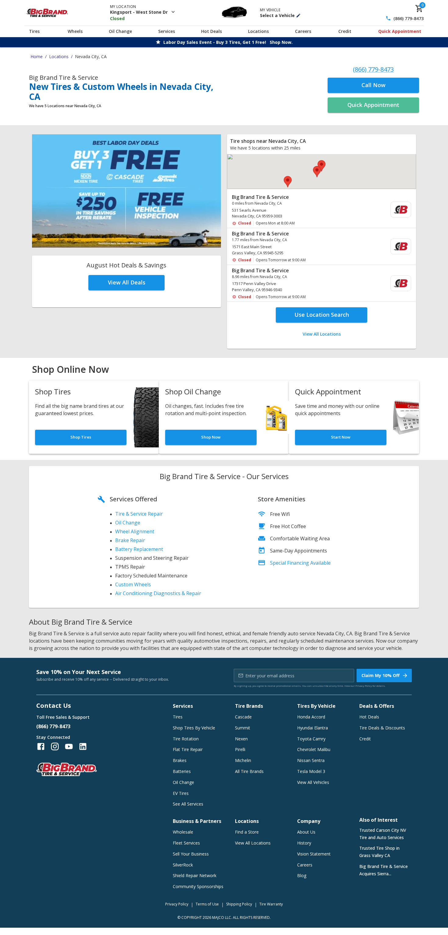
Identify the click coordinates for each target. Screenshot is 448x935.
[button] (321, 165)
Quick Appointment (399, 31)
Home (36, 56)
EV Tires (181, 793)
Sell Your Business (191, 854)
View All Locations (322, 334)
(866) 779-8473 (408, 18)
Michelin (243, 760)
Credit (344, 31)
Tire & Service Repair (139, 513)
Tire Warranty (271, 904)
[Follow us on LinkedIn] (82, 746)
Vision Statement (314, 854)
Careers (303, 31)
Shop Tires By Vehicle (194, 728)
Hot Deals (211, 31)
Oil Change (120, 31)
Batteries (182, 771)
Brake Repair (130, 540)
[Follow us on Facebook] (40, 746)
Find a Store (247, 832)
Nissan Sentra (311, 760)
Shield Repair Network (194, 875)
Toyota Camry (311, 739)
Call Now (373, 85)
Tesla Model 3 (311, 771)
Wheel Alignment (134, 531)
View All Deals (126, 282)
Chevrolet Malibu (313, 749)
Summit (242, 728)
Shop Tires (80, 437)
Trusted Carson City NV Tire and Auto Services (382, 833)
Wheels (75, 31)
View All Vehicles (313, 782)
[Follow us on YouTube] (68, 746)
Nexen (241, 739)
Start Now (340, 437)
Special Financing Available (300, 562)
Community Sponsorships (198, 886)
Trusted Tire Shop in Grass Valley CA (379, 851)
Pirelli (240, 749)
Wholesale (183, 832)
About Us (306, 832)
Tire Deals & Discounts (382, 728)
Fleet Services (186, 843)
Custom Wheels (133, 584)
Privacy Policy (363, 685)
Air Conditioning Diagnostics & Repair (158, 593)
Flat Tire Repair (188, 749)
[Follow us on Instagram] (54, 746)
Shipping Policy (239, 904)
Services (166, 31)
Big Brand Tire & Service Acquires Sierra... (383, 870)
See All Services (188, 804)
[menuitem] (321, 210)
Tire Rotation (186, 739)
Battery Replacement (139, 549)
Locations (258, 31)
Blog (301, 875)
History (304, 843)
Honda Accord (311, 717)
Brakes (180, 760)
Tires (34, 31)
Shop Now (211, 437)
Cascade (243, 717)
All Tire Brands (249, 771)
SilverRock (183, 865)
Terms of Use (207, 904)
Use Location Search (321, 314)
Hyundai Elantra (312, 728)
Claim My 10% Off (380, 675)
